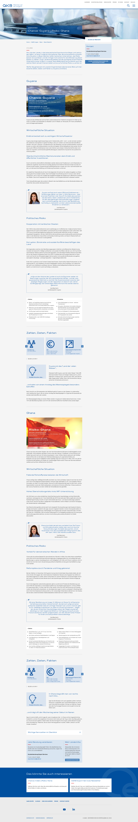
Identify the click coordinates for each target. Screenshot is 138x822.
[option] (35, 347)
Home (28, 42)
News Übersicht (48, 42)
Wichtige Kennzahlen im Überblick (42, 732)
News (41, 42)
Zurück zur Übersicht (94, 39)
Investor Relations (96, 2)
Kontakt (126, 2)
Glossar (37, 801)
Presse (115, 2)
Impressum (50, 818)
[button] (26, 346)
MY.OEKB (120, 2)
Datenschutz (30, 818)
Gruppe (30, 801)
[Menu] (134, 5)
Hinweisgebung (40, 818)
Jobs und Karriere (47, 801)
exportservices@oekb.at (34, 759)
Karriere (87, 2)
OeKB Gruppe (107, 2)
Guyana (56, 68)
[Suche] (128, 5)
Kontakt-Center (64, 801)
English (133, 2)
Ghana (64, 68)
